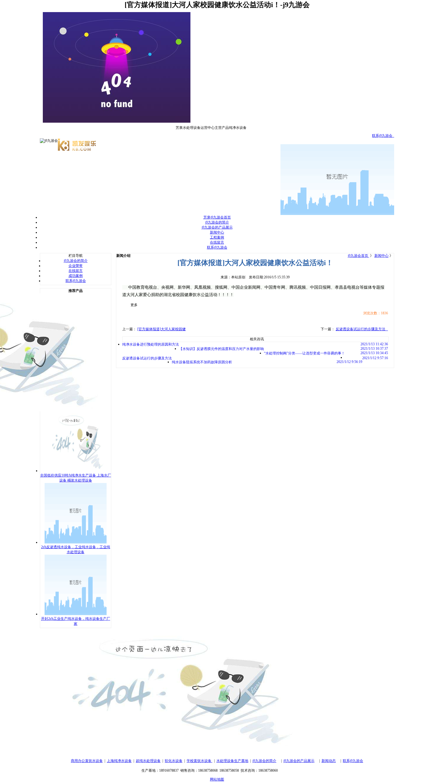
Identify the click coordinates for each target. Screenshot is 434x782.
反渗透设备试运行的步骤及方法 (362, 329)
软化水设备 (173, 761)
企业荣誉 (75, 266)
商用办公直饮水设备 (87, 761)
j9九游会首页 (358, 256)
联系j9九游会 (383, 136)
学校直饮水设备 (199, 761)
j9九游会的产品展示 (217, 227)
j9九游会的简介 (217, 222)
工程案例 (217, 237)
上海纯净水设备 (119, 761)
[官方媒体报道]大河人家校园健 (161, 329)
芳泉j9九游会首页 (217, 217)
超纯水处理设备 (148, 761)
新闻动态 (329, 761)
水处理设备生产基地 (232, 761)
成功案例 (75, 276)
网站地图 (217, 779)
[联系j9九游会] (173, 751)
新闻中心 (217, 232)
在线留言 (217, 242)
